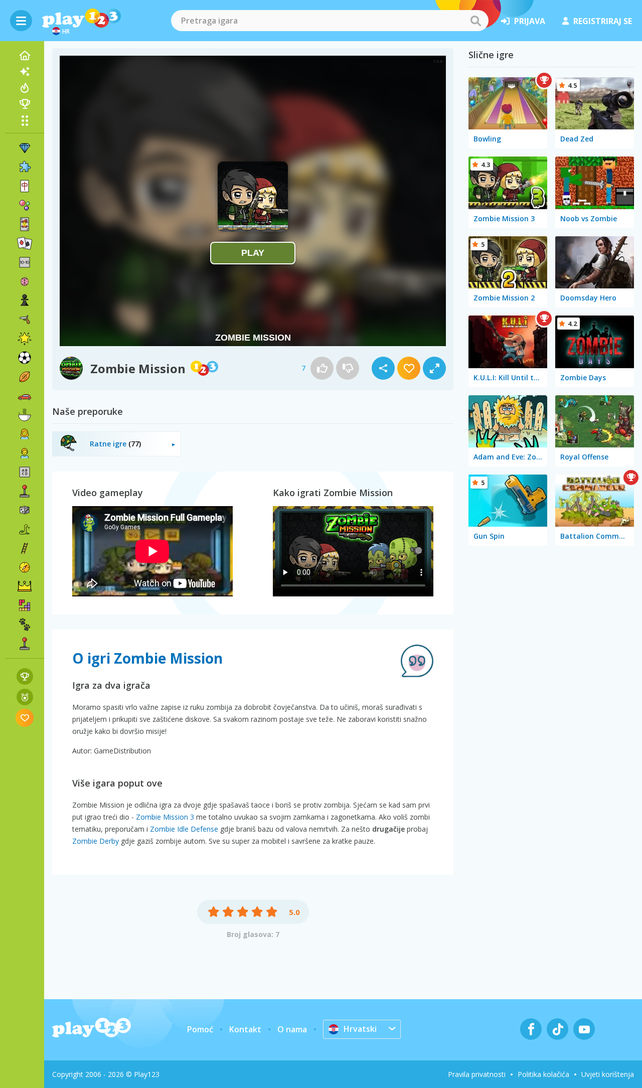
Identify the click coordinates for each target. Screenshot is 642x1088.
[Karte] (24, 224)
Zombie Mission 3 (165, 817)
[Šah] (24, 300)
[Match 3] (24, 148)
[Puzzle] (24, 167)
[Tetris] (24, 605)
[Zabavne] (24, 338)
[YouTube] (584, 1029)
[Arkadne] (24, 491)
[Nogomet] (24, 357)
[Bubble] (24, 205)
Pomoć (200, 1029)
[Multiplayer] (24, 643)
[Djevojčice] (24, 433)
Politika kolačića (543, 1074)
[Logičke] (24, 281)
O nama (292, 1029)
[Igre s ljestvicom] (25, 676)
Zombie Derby (95, 841)
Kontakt (245, 1029)
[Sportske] (24, 376)
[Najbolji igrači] (24, 104)
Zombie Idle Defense (184, 829)
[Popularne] (24, 88)
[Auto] (24, 395)
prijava (529, 21)
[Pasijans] (24, 243)
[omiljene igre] (25, 717)
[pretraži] (475, 20)
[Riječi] (24, 472)
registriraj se (602, 21)
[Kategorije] (24, 120)
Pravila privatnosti (477, 1074)
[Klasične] (24, 529)
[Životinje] (24, 624)
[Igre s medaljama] (25, 697)
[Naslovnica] (24, 56)
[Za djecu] (24, 452)
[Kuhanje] (24, 414)
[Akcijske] (24, 319)
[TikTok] (557, 1029)
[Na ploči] (24, 510)
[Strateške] (24, 586)
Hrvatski (360, 1028)
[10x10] (24, 262)
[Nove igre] (24, 72)
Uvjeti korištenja (607, 1074)
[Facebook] (531, 1029)
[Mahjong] (24, 186)
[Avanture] (24, 567)
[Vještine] (24, 548)
